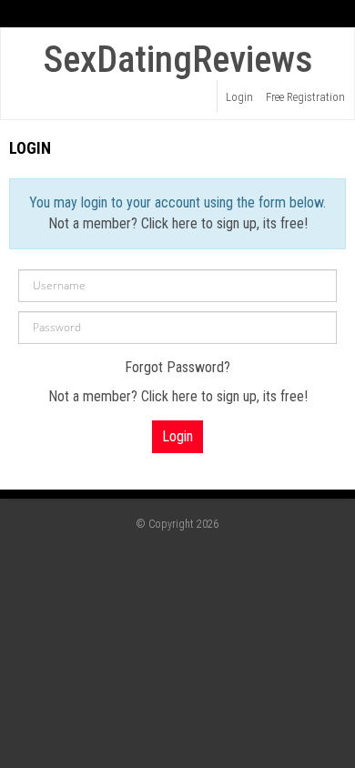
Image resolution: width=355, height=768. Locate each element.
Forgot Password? (177, 367)
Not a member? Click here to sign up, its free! (178, 223)
